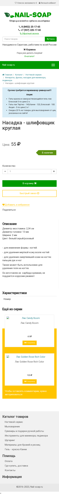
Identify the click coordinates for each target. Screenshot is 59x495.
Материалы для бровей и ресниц (22, 444)
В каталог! (29, 56)
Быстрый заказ (28, 193)
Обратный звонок (30, 33)
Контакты (10, 470)
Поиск (52, 39)
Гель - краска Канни (16, 449)
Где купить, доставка (16, 465)
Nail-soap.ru (8, 64)
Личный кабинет (48, 3)
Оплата (8, 461)
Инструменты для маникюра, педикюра (26, 435)
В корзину (28, 183)
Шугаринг (10, 440)
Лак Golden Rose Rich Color (29, 361)
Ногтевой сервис (14, 422)
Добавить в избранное (17, 204)
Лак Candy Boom (30, 323)
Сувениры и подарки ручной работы (24, 431)
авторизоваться (13, 394)
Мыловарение (12, 426)
